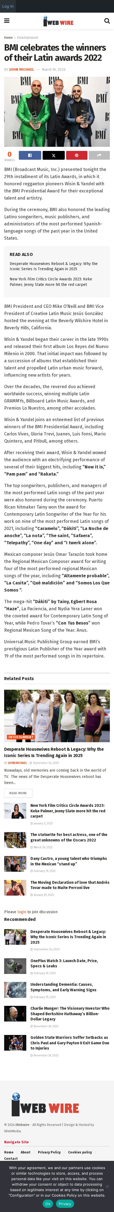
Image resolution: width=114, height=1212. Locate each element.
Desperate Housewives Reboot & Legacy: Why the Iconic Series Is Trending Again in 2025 (68, 937)
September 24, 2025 (45, 763)
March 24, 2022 (43, 847)
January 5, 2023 (43, 823)
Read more (20, 793)
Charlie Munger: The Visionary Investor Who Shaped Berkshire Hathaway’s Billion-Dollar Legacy (70, 1013)
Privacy (65, 1204)
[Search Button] (107, 21)
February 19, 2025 (44, 973)
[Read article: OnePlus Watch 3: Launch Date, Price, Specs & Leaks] (15, 966)
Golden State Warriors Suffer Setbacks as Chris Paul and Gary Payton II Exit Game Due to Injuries (69, 1043)
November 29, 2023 (45, 1026)
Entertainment (27, 38)
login (21, 912)
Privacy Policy (49, 1152)
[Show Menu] (6, 21)
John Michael (21, 69)
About (25, 1152)
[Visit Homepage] (57, 20)
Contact (11, 1159)
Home (8, 38)
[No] (107, 1186)
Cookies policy (80, 1152)
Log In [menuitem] (8, 6)
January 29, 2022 (43, 895)
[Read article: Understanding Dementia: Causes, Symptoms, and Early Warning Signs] (15, 990)
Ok (47, 1204)
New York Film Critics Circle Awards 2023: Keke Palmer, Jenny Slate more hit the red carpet (67, 811)
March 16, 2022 (54, 69)
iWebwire (22, 1125)
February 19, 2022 (44, 871)
